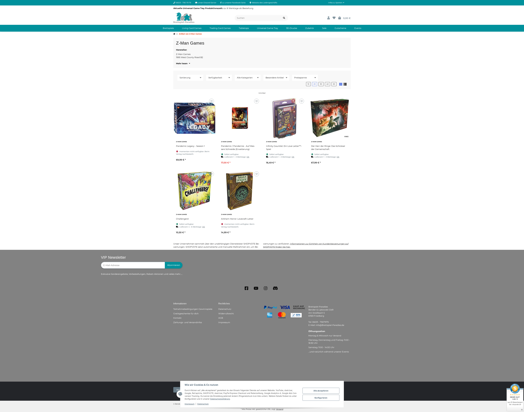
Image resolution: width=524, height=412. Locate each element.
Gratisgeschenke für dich (186, 313)
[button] (336, 2)
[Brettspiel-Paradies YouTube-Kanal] (256, 288)
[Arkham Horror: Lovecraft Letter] (239, 191)
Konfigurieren (321, 398)
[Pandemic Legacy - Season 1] (194, 118)
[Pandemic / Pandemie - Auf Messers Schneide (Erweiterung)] (239, 118)
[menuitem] (168, 28)
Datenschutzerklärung (220, 399)
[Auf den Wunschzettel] (211, 101)
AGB (220, 318)
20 (315, 84)
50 (334, 84)
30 (321, 84)
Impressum (189, 404)
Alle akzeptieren (320, 391)
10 (308, 84)
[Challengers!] (194, 191)
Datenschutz (203, 404)
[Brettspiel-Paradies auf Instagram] (265, 288)
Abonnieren (173, 265)
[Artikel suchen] (284, 18)
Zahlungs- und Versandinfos (187, 322)
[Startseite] (174, 34)
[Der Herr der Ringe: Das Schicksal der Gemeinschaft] (329, 118)
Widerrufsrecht (226, 313)
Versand (279, 409)
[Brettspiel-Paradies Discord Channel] (275, 288)
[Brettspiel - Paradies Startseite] (183, 17)
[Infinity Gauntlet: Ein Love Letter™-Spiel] (284, 118)
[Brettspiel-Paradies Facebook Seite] (246, 288)
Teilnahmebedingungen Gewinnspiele (192, 309)
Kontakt (177, 318)
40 (327, 84)
